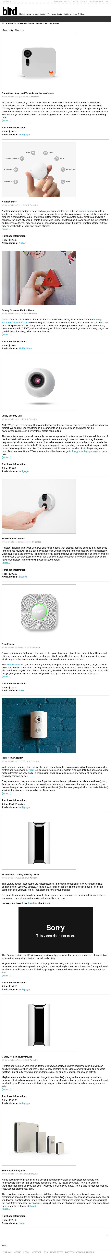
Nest (21, 690)
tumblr (90, 1252)
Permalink (35, 97)
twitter (69, 1252)
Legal (75, 2)
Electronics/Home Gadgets (30, 23)
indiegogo (24, 807)
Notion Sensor (87, 211)
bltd (9, 10)
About (67, 2)
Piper (31, 770)
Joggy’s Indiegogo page (85, 451)
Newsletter (101, 2)
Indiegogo (24, 134)
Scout (32, 1206)
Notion (22, 243)
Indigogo (24, 471)
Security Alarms (52, 23)
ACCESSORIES (9, 23)
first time (32, 903)
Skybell (23, 576)
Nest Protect (13, 664)
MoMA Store (25, 348)
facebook (79, 1252)
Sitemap (58, 2)
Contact (84, 2)
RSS (92, 2)
